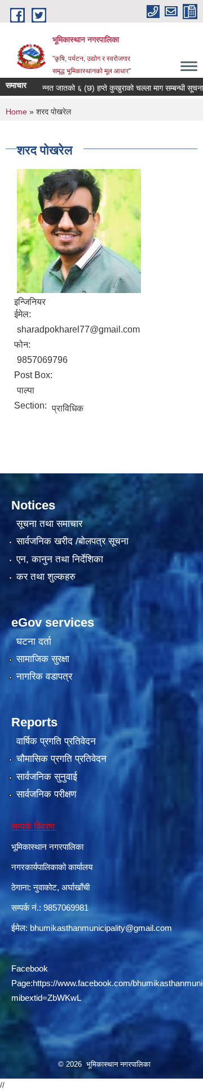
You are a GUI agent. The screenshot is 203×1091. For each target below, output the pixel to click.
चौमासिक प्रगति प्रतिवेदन (61, 758)
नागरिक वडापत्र (44, 676)
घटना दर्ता (33, 641)
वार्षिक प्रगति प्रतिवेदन (56, 741)
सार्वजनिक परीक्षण (46, 794)
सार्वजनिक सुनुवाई (46, 776)
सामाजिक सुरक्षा (42, 659)
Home (16, 111)
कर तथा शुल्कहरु (46, 576)
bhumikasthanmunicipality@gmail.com (101, 928)
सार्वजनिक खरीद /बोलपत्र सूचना (72, 541)
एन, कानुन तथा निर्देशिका (59, 559)
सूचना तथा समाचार (49, 523)
